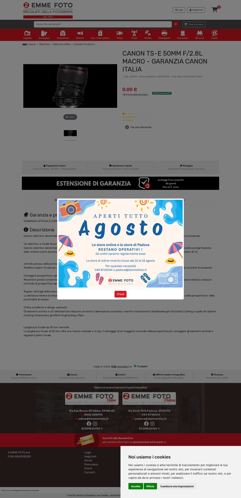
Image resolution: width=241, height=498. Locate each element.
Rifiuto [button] (150, 486)
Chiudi (120, 294)
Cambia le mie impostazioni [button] (177, 486)
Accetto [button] (135, 486)
